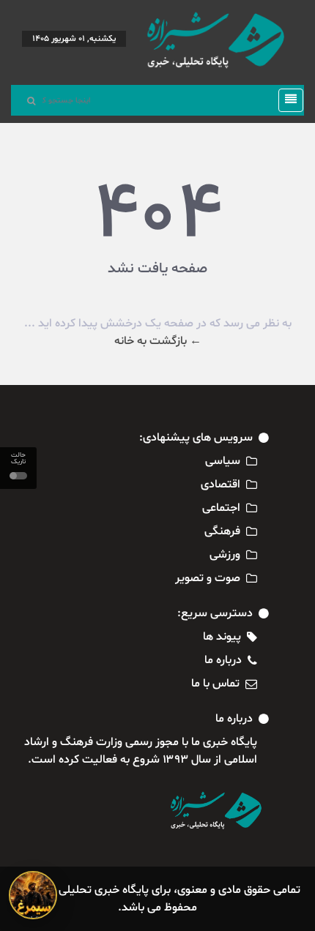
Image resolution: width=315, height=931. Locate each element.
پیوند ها (222, 637)
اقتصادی (220, 484)
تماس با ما (215, 684)
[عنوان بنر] (33, 895)
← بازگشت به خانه (157, 341)
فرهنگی (222, 531)
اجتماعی (221, 508)
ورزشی (225, 555)
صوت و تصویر (207, 578)
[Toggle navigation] (286, 100)
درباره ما (223, 660)
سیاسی (222, 461)
